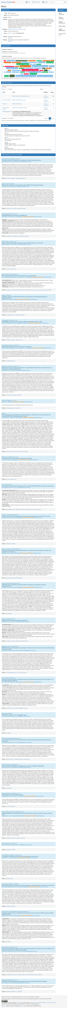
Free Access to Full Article (28, 216)
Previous (46, 118)
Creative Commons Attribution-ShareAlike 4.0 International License (43, 1002)
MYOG (20, 991)
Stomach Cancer (30, 509)
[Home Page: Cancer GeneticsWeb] (8, 1)
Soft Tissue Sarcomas (11, 269)
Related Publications (28, 161)
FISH (31, 64)
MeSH (24, 78)
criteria (25, 53)
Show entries (7, 89)
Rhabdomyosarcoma (46, 60)
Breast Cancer (10, 878)
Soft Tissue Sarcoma (32, 60)
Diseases (46, 2)
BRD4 (8, 991)
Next (53, 118)
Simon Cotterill (19, 1002)
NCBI (9, 33)
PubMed (20, 53)
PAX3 (12, 76)
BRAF (18, 339)
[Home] (3, 1005)
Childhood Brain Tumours (12, 974)
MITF (14, 339)
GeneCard (21, 29)
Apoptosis (41, 70)
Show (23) (10, 37)
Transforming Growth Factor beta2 (21, 60)
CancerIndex (28, 78)
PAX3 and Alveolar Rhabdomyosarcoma (21, 96)
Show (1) (10, 41)
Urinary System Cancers (6, 108)
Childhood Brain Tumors (23, 974)
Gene (25, 29)
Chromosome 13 (45, 72)
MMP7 (24, 208)
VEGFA (14, 208)
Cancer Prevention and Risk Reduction (14, 451)
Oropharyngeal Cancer (11, 672)
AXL (22, 339)
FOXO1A (19, 395)
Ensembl (16, 29)
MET (28, 236)
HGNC (12, 29)
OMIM (9, 29)
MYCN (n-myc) (25, 641)
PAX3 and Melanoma (17, 103)
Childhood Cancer (25, 66)
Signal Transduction (43, 290)
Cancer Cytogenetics (11, 178)
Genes (28, 2)
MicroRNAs (15, 236)
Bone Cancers (16, 290)
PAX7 (45, 70)
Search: (41, 89)
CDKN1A (22, 290)
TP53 (50, 290)
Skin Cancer (27, 759)
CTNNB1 (19, 208)
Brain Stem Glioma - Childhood (36, 974)
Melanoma (17, 66)
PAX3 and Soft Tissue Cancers (19, 100)
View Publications (46, 97)
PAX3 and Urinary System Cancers (20, 107)
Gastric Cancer (38, 509)
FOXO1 (44, 68)
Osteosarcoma (22, 236)
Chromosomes (37, 2)
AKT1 (12, 759)
